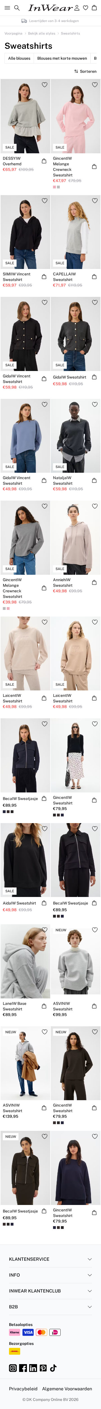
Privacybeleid (23, 1388)
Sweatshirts (70, 33)
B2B (13, 1306)
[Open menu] (6, 8)
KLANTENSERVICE (29, 1259)
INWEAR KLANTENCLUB (35, 1291)
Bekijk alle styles (41, 33)
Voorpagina (13, 33)
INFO (14, 1275)
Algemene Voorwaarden (67, 1388)
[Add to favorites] (44, 84)
